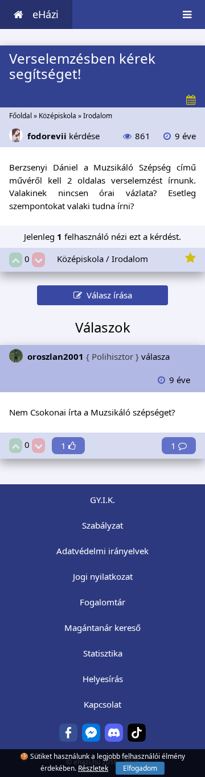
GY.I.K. (102, 499)
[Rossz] (38, 260)
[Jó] (15, 260)
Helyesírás (103, 678)
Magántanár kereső (102, 627)
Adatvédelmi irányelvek (102, 550)
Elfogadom (140, 768)
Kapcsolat (102, 704)
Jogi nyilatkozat (103, 576)
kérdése (63, 136)
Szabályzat (102, 525)
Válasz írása (107, 295)
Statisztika (102, 653)
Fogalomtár (102, 602)
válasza (98, 356)
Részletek (93, 768)
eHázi (45, 14)
